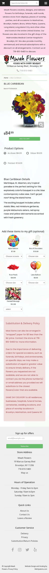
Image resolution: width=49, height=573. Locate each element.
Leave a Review (24, 518)
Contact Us (24, 514)
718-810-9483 (25, 70)
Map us (24, 472)
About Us (24, 510)
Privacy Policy (13, 569)
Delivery (24, 533)
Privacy (24, 537)
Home (6, 78)
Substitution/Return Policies (24, 541)
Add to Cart (24, 139)
